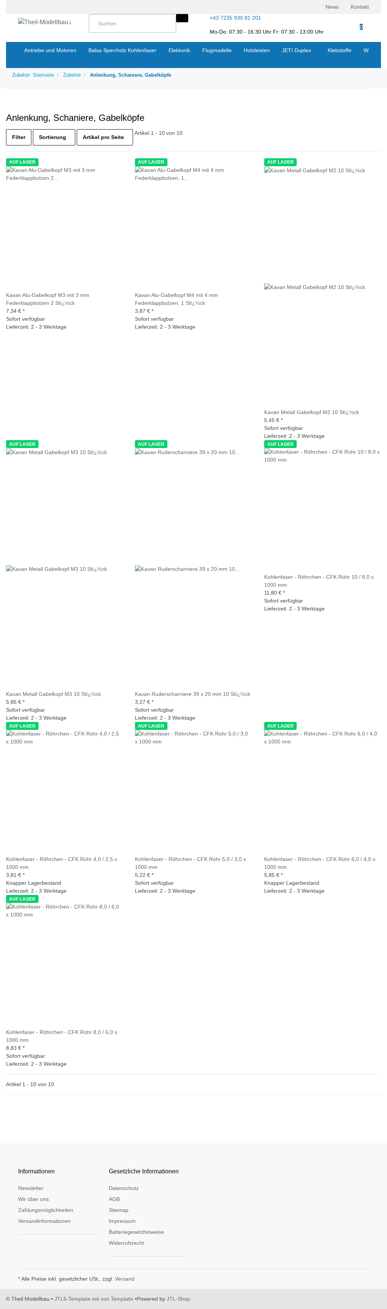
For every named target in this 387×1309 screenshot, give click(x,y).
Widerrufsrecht (126, 1243)
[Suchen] (182, 18)
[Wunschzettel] (348, 23)
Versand (125, 1279)
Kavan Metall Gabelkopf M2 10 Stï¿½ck (311, 412)
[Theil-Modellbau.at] (44, 22)
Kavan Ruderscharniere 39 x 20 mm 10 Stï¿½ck (192, 694)
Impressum (122, 1221)
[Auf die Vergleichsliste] (12, 287)
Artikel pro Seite (103, 137)
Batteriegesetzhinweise (136, 1232)
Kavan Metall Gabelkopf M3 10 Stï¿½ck (53, 694)
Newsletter (30, 1188)
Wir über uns (33, 1199)
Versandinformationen (44, 1221)
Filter (18, 137)
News (332, 7)
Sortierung (52, 137)
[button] (336, 23)
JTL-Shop (178, 1299)
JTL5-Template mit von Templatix (94, 1299)
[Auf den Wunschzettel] (24, 287)
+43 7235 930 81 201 (235, 18)
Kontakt (360, 7)
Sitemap (118, 1210)
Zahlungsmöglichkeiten (45, 1210)
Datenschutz (124, 1188)
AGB (114, 1199)
